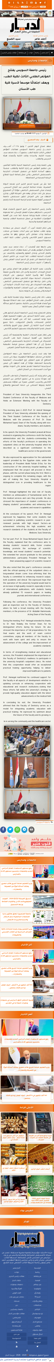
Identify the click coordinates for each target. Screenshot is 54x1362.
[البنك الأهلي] (27, 13)
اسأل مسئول (37, 1334)
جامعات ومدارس (37, 61)
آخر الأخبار (26, 945)
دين (16, 1305)
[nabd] (27, 3)
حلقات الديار (16, 1281)
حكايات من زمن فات (16, 1297)
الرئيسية (37, 1268)
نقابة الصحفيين (16, 1330)
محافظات (37, 1305)
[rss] (22, 3)
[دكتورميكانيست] (27, 45)
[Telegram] (24, 830)
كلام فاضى (17, 1318)
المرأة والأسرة (16, 1289)
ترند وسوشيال (37, 1314)
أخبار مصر (45, 53)
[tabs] (9, 3)
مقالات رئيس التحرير (9, 53)
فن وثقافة (22, 53)
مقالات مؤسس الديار (17, 1314)
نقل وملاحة (16, 1326)
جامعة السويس (43, 823)
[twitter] (40, 3)
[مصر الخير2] (27, 845)
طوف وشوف (37, 1330)
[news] (31, 3)
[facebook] (45, 3)
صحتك (16, 1301)
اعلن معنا (37, 1338)
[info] (14, 3)
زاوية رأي (37, 1293)
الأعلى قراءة (26, 1108)
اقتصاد (37, 1281)
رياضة (37, 53)
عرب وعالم (37, 1285)
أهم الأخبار (26, 1014)
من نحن (17, 1334)
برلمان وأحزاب (37, 1301)
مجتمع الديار (37, 1322)
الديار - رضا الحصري (36, 140)
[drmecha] (27, 56)
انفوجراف (37, 1318)
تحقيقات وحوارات (16, 1285)
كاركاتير (37, 1310)
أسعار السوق (17, 1322)
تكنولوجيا (37, 1289)
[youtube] (36, 3)
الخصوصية (16, 1338)
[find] (18, 3)
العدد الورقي (16, 1293)
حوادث (30, 53)
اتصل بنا (37, 1343)
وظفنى (37, 1326)
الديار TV (37, 1297)
